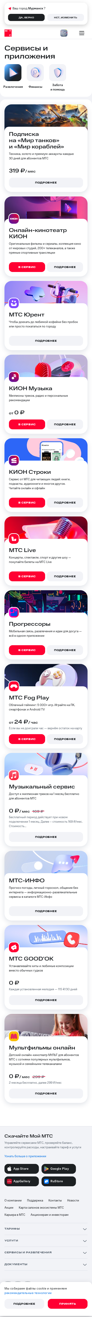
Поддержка (35, 1200)
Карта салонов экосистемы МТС (41, 1207)
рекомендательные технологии (28, 1293)
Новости (73, 1200)
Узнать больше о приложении (25, 1156)
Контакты (55, 1200)
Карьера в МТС (14, 1215)
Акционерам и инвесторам (50, 1215)
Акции (8, 1207)
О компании (13, 1200)
